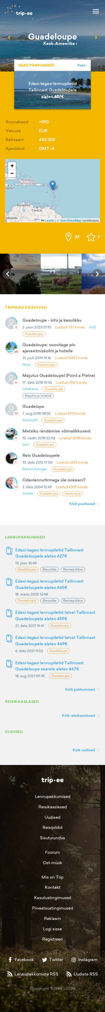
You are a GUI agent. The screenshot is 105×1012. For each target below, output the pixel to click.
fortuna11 (29, 419)
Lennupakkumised (52, 796)
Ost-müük (52, 862)
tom (25, 444)
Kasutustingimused (52, 897)
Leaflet (49, 220)
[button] (52, 185)
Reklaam (52, 918)
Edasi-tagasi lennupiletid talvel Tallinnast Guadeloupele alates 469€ (55, 641)
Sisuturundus (52, 838)
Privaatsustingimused (52, 908)
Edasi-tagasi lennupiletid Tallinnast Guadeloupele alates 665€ (49, 584)
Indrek (27, 493)
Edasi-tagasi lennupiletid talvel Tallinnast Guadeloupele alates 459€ (55, 615)
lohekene (30, 388)
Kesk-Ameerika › (60, 43)
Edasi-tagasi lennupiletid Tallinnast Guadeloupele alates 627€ (49, 553)
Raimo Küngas (34, 468)
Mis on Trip (52, 877)
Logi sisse (52, 929)
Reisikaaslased (52, 807)
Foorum (52, 852)
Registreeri (52, 939)
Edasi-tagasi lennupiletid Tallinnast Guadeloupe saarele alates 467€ (49, 666)
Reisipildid (52, 827)
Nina (26, 364)
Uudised (52, 817)
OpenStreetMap (71, 220)
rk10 (92, 327)
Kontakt (52, 887)
